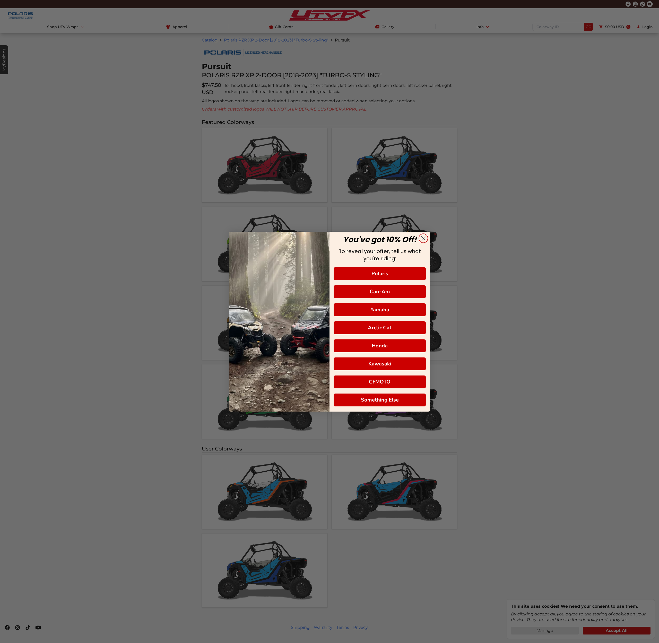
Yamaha (379, 309)
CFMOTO (380, 381)
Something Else (380, 399)
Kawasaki (379, 363)
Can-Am (380, 291)
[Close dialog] (423, 238)
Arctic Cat (380, 327)
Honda (380, 345)
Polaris (379, 273)
